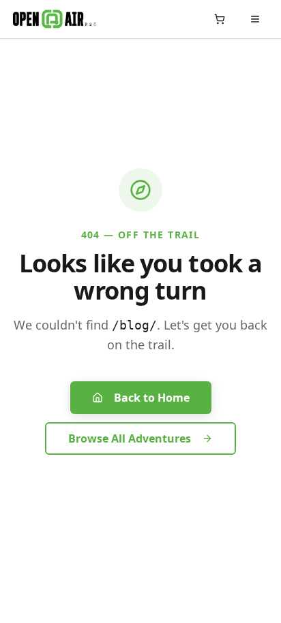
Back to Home (152, 397)
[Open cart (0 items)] (220, 19)
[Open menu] (255, 19)
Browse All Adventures (129, 438)
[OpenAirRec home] (54, 19)
